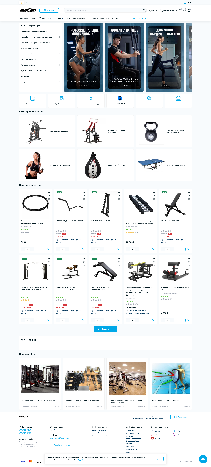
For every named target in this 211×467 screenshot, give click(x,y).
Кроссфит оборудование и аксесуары (36, 37)
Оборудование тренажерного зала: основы (38, 400)
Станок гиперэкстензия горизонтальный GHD (65, 288)
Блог (59, 18)
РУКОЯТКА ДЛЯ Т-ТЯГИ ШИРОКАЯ (70, 221)
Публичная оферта (132, 441)
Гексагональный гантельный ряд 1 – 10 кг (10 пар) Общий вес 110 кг (140, 222)
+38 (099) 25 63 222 (26, 430)
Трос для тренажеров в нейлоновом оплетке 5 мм (32, 222)
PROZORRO (120, 104)
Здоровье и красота (29, 82)
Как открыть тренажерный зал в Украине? (82, 400)
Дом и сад (25, 76)
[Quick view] (49, 192)
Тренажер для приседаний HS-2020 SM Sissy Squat (175, 288)
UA (185, 3)
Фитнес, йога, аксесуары (31, 48)
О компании (130, 430)
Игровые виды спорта (30, 59)
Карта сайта (130, 446)
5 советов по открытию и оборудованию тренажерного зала (125, 402)
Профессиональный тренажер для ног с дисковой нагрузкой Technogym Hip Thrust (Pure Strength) (140, 291)
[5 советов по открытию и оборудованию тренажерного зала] (127, 378)
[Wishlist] (49, 195)
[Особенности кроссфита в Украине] (171, 378)
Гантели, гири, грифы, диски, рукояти (37, 43)
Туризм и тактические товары (33, 71)
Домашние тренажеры (30, 26)
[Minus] (23, 249)
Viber (178, 434)
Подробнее (81, 460)
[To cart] (48, 249)
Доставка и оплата (28, 18)
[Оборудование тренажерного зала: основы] (40, 378)
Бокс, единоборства (29, 54)
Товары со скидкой (100, 18)
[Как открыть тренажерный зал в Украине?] (83, 378)
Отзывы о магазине (77, 18)
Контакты (129, 443)
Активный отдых (28, 65)
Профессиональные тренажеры (34, 31)
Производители (131, 449)
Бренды (45, 18)
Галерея (118, 18)
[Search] (144, 10)
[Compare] (49, 199)
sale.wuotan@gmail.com (59, 438)
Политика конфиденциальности (133, 437)
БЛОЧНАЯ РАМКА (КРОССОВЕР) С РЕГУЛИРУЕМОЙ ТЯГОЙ (35, 288)
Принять (159, 459)
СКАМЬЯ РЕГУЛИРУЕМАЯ (171, 221)
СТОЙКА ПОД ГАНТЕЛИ (100, 221)
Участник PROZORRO (137, 18)
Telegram (180, 431)
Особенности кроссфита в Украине (166, 400)
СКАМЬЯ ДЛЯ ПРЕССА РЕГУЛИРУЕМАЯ (100, 288)
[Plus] (32, 249)
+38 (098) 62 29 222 (26, 433)
